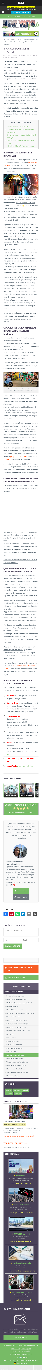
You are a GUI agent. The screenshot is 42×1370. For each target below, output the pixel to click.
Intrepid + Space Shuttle (14, 1045)
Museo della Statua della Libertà (16, 1020)
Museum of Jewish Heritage (15, 1059)
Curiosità (17, 1090)
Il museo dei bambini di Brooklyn (18, 127)
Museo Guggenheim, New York (16, 999)
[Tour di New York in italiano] (21, 1289)
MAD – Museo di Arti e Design (16, 1069)
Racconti (18, 1094)
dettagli (35, 1360)
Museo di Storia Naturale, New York (18, 1031)
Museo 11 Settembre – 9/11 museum (18, 1010)
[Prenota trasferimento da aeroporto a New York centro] (21, 1230)
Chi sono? (10, 16)
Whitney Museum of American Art (17, 1062)
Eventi (25, 1090)
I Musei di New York (11, 42)
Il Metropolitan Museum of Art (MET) (18, 1024)
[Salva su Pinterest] (11, 914)
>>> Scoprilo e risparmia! (21, 1183)
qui (8, 754)
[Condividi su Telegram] (23, 914)
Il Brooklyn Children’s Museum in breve (20, 146)
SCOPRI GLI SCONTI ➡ (21, 12)
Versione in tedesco (22, 1363)
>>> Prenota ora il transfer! (21, 1242)
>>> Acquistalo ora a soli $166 (21, 1212)
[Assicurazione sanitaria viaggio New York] (21, 1260)
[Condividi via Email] (29, 914)
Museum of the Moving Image (16, 1065)
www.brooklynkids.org (25, 766)
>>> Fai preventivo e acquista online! (21, 1271)
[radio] (14, 809)
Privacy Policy (16, 1351)
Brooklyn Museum (12, 1006)
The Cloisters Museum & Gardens (17, 1072)
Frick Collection (11, 1038)
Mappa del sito (20, 16)
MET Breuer (10, 1034)
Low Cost (9, 1094)
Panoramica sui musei (14, 992)
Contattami (31, 16)
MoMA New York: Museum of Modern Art (19, 1003)
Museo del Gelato (12, 1076)
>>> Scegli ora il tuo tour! (21, 1300)
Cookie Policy (26, 1351)
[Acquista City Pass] (21, 1201)
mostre (6, 459)
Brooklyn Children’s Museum (15, 1055)
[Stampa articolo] (35, 914)
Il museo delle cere (12, 1041)
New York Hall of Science (14, 1048)
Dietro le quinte (26, 1349)
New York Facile (16, 39)
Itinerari (8, 1090)
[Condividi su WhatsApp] (17, 914)
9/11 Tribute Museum (13, 1017)
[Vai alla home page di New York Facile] (21, 29)
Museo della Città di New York (16, 1027)
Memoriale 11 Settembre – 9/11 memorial (20, 1013)
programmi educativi (18, 456)
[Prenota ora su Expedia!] (21, 1112)
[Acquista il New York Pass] (21, 1172)
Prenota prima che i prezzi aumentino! (19, 1136)
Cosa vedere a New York (30, 39)
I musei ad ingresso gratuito (15, 996)
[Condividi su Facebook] (6, 914)
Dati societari (8, 1360)
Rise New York (11, 1052)
